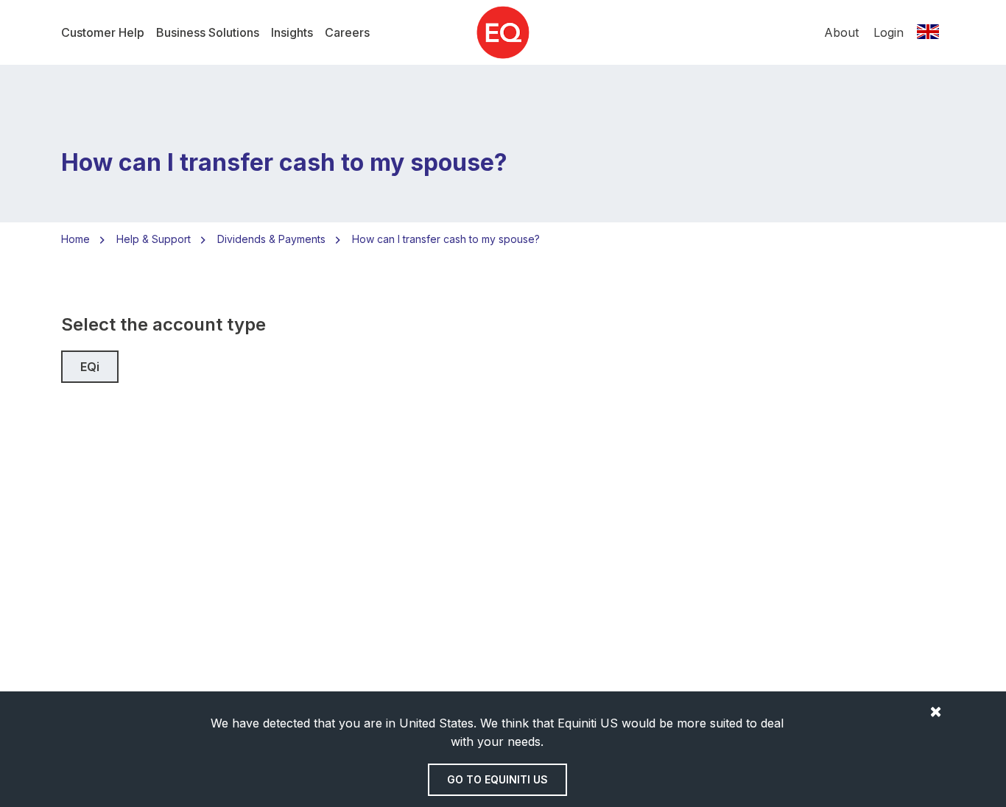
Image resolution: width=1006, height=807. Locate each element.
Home (75, 239)
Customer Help (102, 32)
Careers (347, 32)
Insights (292, 32)
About (841, 32)
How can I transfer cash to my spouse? (446, 239)
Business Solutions (207, 32)
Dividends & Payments (271, 239)
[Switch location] (928, 32)
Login (888, 32)
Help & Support (153, 239)
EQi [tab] (89, 366)
